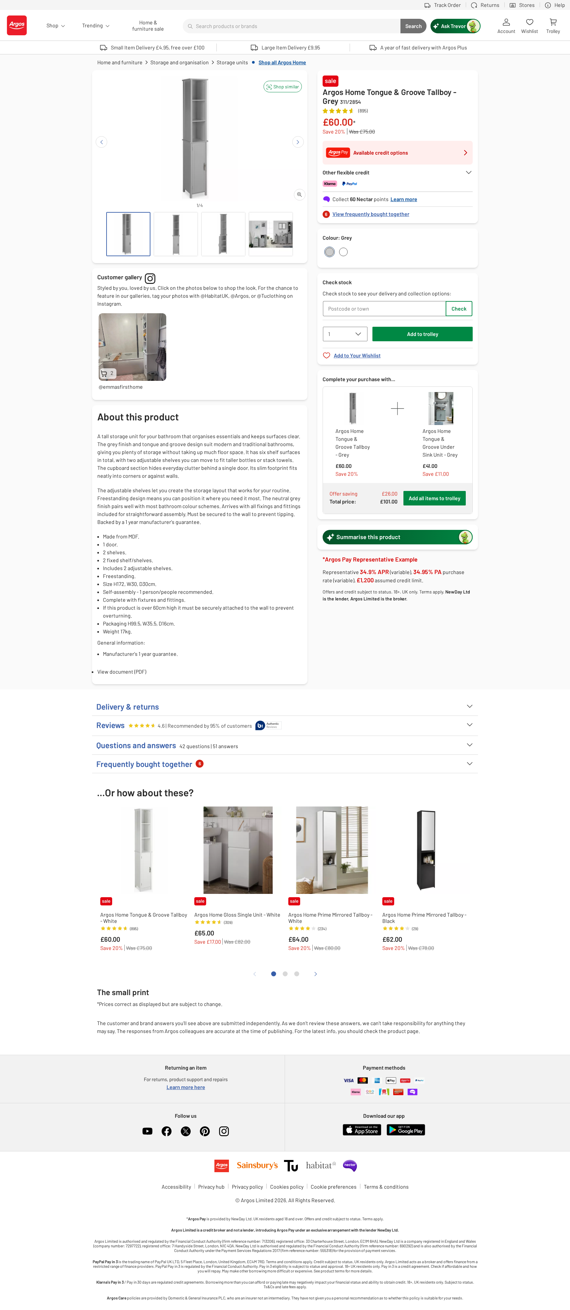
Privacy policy (247, 1186)
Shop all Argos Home (282, 62)
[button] (283, 86)
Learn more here (186, 1087)
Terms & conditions (386, 1186)
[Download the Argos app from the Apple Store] (362, 1134)
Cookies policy (286, 1186)
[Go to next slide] (298, 142)
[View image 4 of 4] (271, 234)
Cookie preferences (334, 1186)
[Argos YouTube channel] (147, 1131)
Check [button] (459, 308)
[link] (398, 212)
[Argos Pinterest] (205, 1131)
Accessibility (176, 1186)
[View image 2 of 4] (176, 234)
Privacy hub (211, 1186)
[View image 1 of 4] (128, 234)
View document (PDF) (121, 671)
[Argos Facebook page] (166, 1131)
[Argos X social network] (186, 1131)
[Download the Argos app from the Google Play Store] (406, 1134)
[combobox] (291, 26)
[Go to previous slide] (101, 142)
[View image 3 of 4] (223, 234)
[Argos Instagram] (224, 1131)
